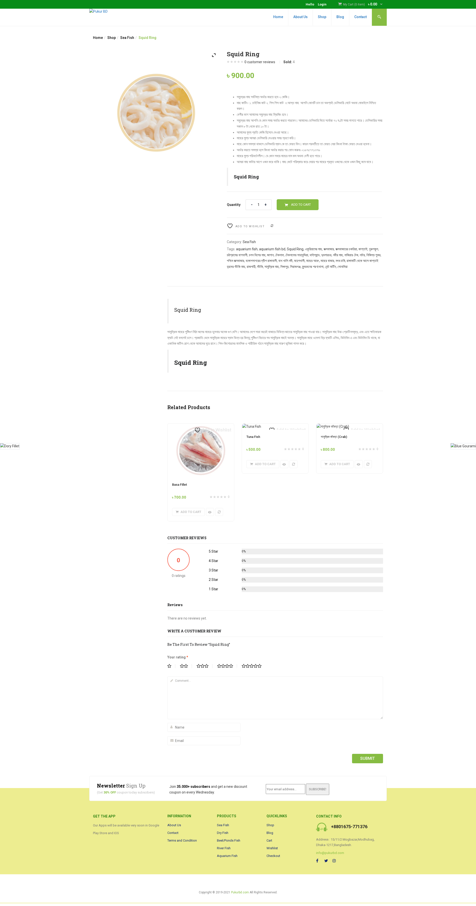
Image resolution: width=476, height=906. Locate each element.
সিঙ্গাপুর (284, 267)
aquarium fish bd (272, 249)
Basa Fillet (179, 484)
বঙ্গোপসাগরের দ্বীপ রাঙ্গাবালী (261, 261)
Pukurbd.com (240, 892)
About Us (300, 17)
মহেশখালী (299, 261)
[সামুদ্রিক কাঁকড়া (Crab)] (333, 426)
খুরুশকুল (373, 249)
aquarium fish (247, 249)
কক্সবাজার (329, 249)
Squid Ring (295, 249)
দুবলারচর (326, 255)
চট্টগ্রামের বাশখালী (237, 255)
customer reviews (259, 62)
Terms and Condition (182, 840)
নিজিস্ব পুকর (373, 255)
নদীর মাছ (338, 255)
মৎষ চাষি (340, 261)
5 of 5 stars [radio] (254, 666)
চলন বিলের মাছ (257, 255)
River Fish (224, 848)
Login (322, 4)
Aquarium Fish (227, 856)
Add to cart (301, 204)
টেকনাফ (279, 255)
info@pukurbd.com (330, 853)
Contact (360, 17)
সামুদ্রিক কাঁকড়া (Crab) (334, 437)
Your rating (177, 657)
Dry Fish (222, 833)
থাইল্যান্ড (315, 255)
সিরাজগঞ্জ (295, 267)
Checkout (273, 856)
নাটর (362, 255)
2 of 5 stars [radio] (186, 666)
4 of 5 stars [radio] (227, 666)
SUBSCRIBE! (317, 789)
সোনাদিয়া (342, 267)
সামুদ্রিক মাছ (272, 267)
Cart (269, 840)
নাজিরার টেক (351, 255)
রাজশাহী (251, 267)
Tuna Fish (253, 437)
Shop (322, 17)
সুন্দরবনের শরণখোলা (313, 267)
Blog (340, 17)
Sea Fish (127, 38)
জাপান (270, 255)
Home (278, 17)
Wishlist (272, 848)
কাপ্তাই (362, 249)
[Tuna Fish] (251, 426)
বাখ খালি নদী (285, 261)
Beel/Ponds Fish (228, 840)
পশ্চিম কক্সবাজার (235, 261)
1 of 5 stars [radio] (171, 666)
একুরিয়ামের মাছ (313, 249)
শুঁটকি (260, 267)
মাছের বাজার (327, 261)
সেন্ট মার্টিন (330, 267)
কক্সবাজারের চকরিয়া (346, 249)
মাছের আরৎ (312, 261)
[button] (363, 4)
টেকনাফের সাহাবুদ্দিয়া (296, 255)
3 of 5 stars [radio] (204, 666)
